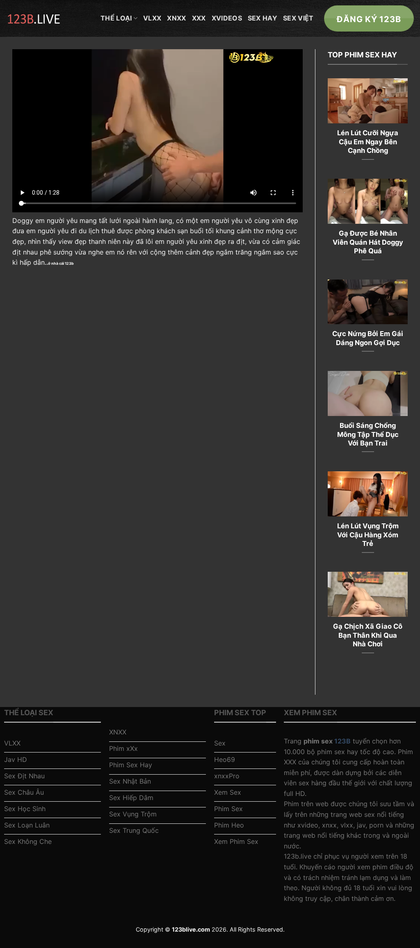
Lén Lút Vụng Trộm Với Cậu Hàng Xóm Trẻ (368, 535)
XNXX (176, 18)
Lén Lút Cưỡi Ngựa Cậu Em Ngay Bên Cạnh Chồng (367, 142)
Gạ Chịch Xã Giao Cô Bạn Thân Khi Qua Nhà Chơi (367, 635)
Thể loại (116, 18)
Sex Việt (298, 18)
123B (342, 741)
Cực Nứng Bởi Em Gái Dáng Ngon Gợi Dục (367, 338)
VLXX (152, 18)
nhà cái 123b (62, 263)
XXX (199, 18)
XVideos (227, 18)
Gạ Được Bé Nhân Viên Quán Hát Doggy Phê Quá (368, 242)
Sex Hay (262, 18)
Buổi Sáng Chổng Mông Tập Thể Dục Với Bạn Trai (368, 434)
